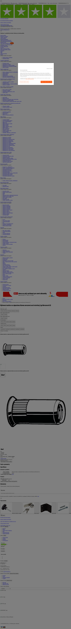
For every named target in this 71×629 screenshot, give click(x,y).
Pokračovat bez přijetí (50, 68)
